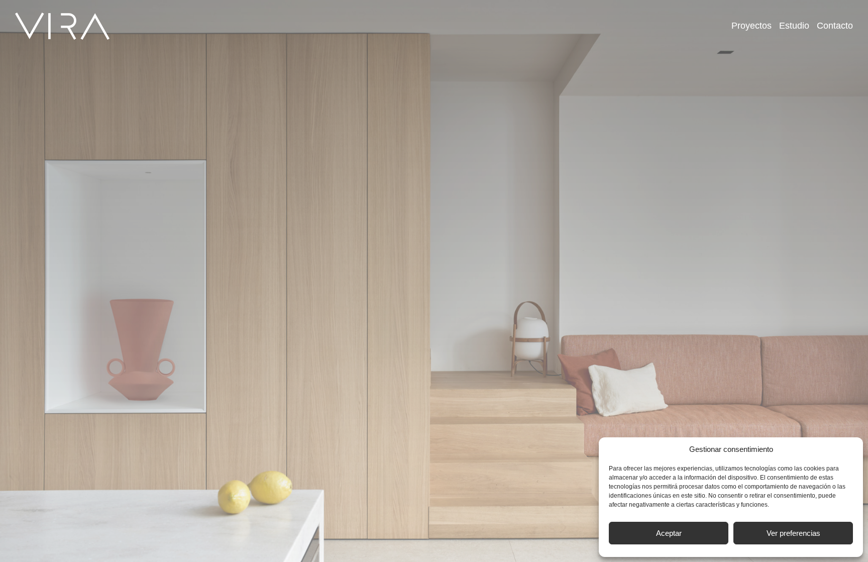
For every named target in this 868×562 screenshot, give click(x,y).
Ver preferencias (793, 533)
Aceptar (669, 533)
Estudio (794, 26)
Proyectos (751, 26)
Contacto (835, 26)
